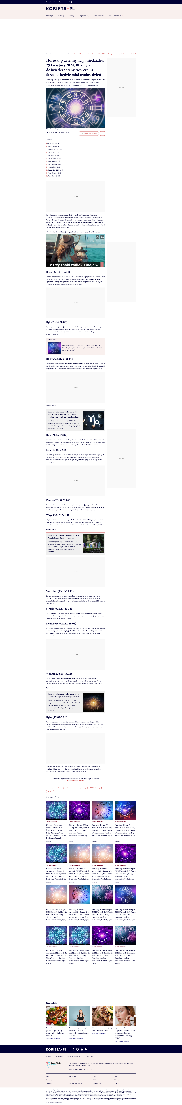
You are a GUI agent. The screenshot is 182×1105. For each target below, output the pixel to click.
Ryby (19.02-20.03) (54, 176)
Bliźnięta (68, 788)
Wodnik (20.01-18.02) (54, 173)
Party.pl (94, 1076)
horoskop (50, 788)
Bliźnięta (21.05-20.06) (55, 149)
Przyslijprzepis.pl (96, 1084)
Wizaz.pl (116, 1080)
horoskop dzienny (81, 788)
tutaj (61, 1102)
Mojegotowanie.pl (74, 1080)
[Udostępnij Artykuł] (102, 133)
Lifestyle (50, 792)
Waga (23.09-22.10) (54, 161)
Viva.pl (116, 1076)
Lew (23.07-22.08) (53, 155)
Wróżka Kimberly (95, 788)
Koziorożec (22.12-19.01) (55, 170)
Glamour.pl (49, 1080)
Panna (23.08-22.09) (54, 158)
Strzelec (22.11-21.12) (54, 167)
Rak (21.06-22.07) (53, 152)
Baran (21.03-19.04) (53, 143)
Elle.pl (47, 1076)
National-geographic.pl (75, 1084)
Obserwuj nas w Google (90, 133)
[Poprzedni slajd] (46, 1016)
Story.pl (116, 1084)
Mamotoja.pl (72, 1076)
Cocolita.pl (49, 1084)
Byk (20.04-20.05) (53, 146)
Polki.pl (94, 1080)
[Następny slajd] (135, 1016)
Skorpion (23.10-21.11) (54, 164)
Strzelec (60, 788)
